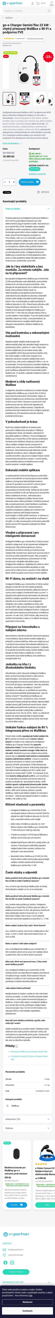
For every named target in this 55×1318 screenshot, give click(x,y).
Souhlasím (27, 1311)
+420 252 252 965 (15, 1255)
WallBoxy (15, 1106)
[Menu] (51, 3)
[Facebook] (5, 1262)
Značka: (7, 45)
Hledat (48, 11)
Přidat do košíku (27, 182)
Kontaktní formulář (16, 1272)
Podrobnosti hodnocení (35, 38)
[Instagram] (11, 1262)
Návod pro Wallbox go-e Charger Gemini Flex (29, 1051)
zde (30, 1295)
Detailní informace (11, 143)
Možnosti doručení (37, 174)
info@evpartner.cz (15, 1250)
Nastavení (27, 1302)
